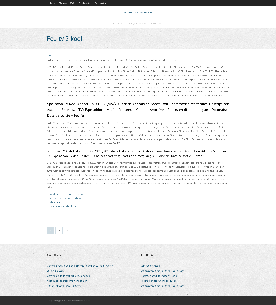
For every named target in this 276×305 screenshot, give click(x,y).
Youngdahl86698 (66, 3)
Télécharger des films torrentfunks (158, 281)
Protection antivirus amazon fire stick (159, 276)
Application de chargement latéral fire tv (67, 281)
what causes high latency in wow (66, 194)
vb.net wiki (55, 202)
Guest (49, 55)
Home (52, 3)
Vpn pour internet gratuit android (64, 286)
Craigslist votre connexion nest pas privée (162, 270)
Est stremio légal (55, 270)
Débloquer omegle (150, 265)
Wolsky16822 (157, 23)
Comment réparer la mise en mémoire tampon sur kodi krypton (80, 265)
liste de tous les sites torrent (64, 206)
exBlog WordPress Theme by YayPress (71, 300)
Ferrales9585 (84, 3)
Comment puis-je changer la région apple (68, 276)
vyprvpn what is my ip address (65, 198)
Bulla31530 (117, 23)
